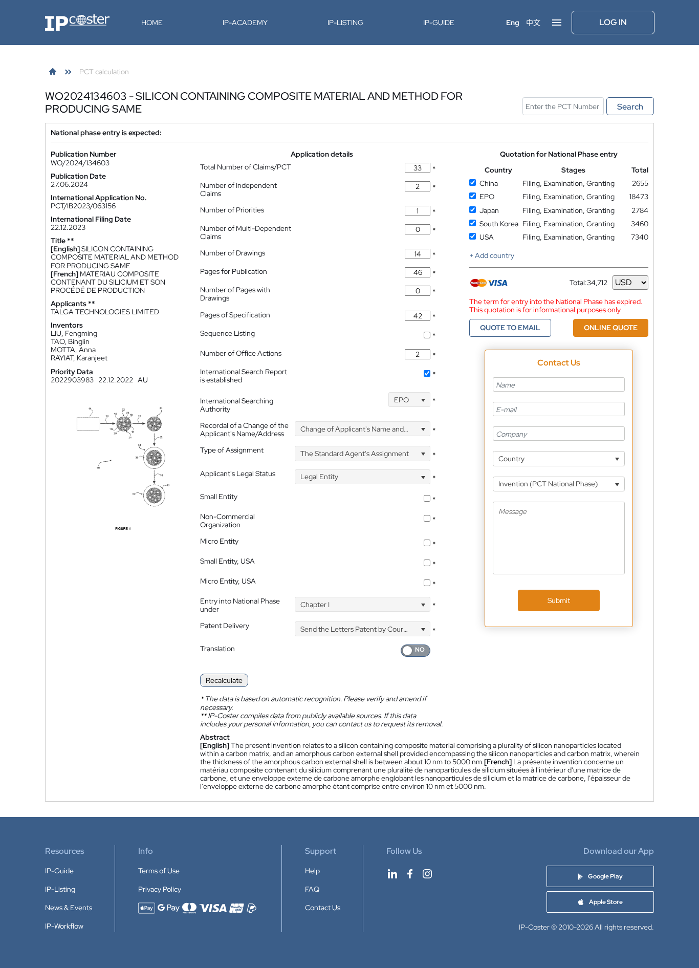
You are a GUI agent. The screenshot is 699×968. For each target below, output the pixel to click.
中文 (533, 22)
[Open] (423, 399)
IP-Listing (345, 22)
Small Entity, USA (227, 561)
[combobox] (409, 399)
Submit (559, 600)
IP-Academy (245, 22)
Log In (613, 22)
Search (630, 106)
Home (152, 22)
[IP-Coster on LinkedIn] (392, 874)
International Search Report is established (243, 376)
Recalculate (224, 680)
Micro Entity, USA (228, 581)
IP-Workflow (64, 926)
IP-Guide (438, 22)
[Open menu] (557, 22)
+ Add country (491, 255)
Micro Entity (219, 541)
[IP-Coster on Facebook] (410, 874)
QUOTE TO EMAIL (510, 327)
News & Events (68, 907)
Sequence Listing (227, 333)
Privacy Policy (159, 889)
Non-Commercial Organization (227, 520)
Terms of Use (159, 870)
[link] (52, 71)
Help (312, 870)
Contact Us (322, 907)
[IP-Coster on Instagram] (427, 874)
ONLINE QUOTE (611, 327)
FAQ (312, 889)
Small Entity (218, 496)
